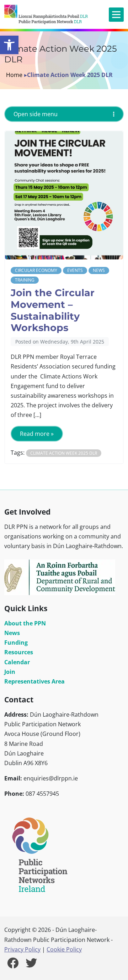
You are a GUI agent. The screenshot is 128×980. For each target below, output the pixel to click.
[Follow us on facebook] (12, 965)
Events (75, 270)
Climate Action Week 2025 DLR (63, 453)
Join (9, 672)
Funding (16, 642)
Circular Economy (36, 270)
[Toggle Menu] (116, 14)
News (99, 270)
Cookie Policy (64, 949)
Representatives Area (34, 681)
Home (14, 75)
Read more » (37, 434)
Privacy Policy (22, 949)
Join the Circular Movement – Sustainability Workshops (53, 310)
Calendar (17, 662)
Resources (18, 652)
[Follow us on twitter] (31, 965)
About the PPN (25, 623)
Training (24, 280)
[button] (9, 45)
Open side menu (36, 114)
